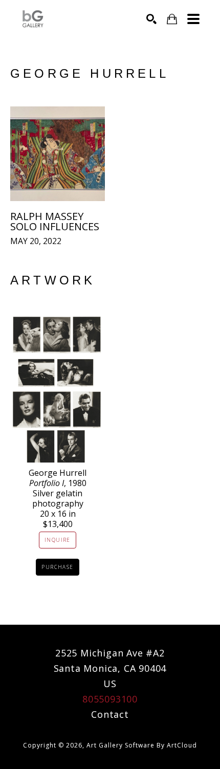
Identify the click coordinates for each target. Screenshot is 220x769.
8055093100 (110, 699)
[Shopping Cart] (172, 19)
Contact (110, 714)
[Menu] (193, 19)
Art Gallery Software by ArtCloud (141, 745)
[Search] (151, 19)
